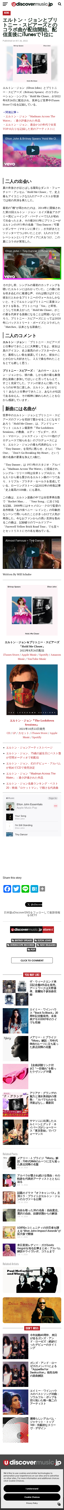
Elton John (44, 940)
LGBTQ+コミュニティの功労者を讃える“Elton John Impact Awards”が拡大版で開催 (39, 1230)
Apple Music (29, 654)
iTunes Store (11, 654)
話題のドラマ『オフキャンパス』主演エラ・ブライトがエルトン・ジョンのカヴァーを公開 (38, 1195)
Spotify (43, 654)
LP (14, 733)
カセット (23, 733)
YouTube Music (36, 659)
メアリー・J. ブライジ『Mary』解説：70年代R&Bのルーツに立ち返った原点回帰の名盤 (38, 1161)
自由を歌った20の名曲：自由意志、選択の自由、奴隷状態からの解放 (38, 1211)
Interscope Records (22, 945)
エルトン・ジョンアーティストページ (29, 747)
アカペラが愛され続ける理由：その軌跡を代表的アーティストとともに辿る (38, 1178)
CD (8, 733)
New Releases (48, 945)
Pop (33, 949)
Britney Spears (23, 940)
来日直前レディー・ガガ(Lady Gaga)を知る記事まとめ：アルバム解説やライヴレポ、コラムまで (39, 1248)
